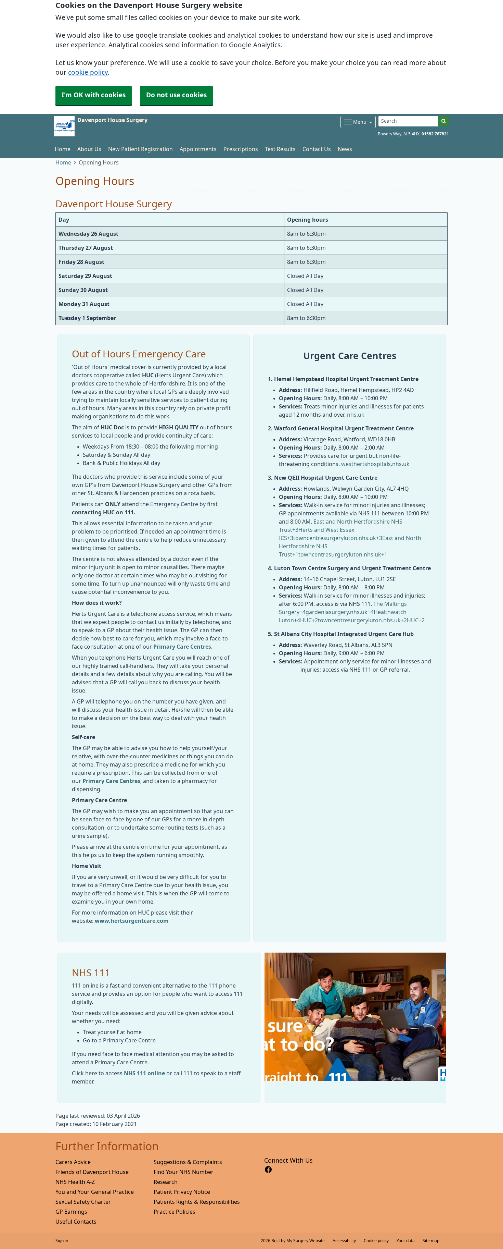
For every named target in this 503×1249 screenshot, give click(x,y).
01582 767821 (435, 134)
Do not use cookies (176, 95)
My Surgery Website (305, 1241)
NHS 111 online (144, 1073)
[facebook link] (268, 1169)
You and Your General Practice (94, 1192)
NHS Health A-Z (75, 1182)
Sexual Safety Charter (83, 1201)
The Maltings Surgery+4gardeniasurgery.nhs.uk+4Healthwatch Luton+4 (343, 612)
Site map (431, 1241)
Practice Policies (174, 1211)
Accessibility (344, 1241)
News (345, 149)
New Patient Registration (140, 149)
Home (63, 162)
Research (166, 1182)
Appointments (198, 149)
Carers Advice (73, 1162)
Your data (406, 1241)
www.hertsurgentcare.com (132, 920)
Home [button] (62, 149)
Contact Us (316, 149)
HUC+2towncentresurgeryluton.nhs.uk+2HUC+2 (362, 620)
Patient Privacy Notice (182, 1192)
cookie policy (88, 72)
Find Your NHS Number (184, 1172)
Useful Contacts (75, 1221)
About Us (89, 149)
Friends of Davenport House (92, 1172)
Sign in (61, 1241)
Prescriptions (240, 149)
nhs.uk (355, 414)
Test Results (280, 149)
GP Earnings (71, 1211)
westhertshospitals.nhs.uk (375, 464)
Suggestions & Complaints (188, 1162)
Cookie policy (376, 1241)
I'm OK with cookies (94, 95)
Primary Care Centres (182, 646)
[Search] (443, 121)
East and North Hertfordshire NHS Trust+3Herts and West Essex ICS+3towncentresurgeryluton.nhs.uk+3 (340, 530)
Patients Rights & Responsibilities (197, 1201)
